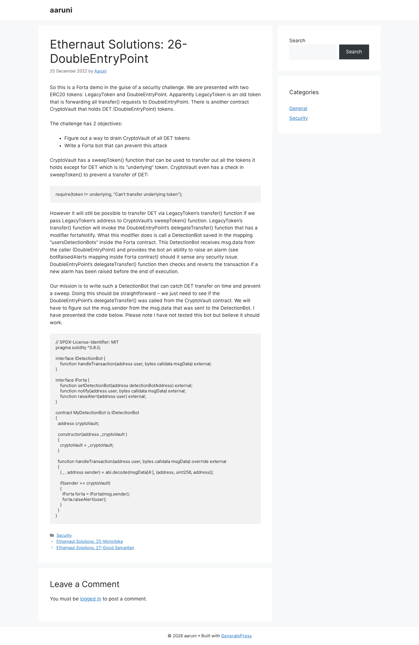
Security (64, 535)
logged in (90, 599)
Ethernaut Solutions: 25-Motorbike (89, 541)
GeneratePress (236, 635)
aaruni (61, 10)
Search (297, 40)
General (298, 108)
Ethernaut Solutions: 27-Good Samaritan (95, 547)
